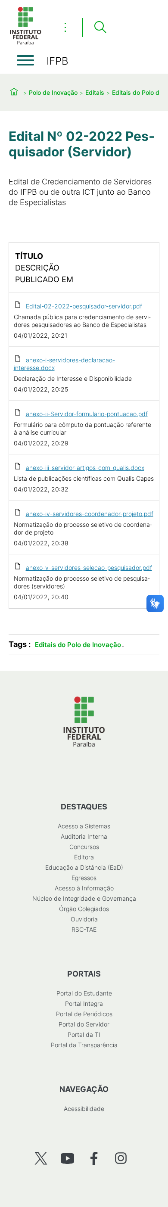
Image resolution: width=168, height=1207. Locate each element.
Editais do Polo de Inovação (78, 644)
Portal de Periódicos (84, 1013)
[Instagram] (121, 1158)
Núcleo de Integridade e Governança (84, 898)
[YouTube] (67, 1158)
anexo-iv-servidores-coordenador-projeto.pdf (89, 513)
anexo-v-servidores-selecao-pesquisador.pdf (89, 567)
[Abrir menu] (25, 60)
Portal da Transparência (84, 1044)
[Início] (25, 42)
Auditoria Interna (84, 836)
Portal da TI (84, 1034)
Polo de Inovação (53, 92)
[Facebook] (94, 1158)
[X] (41, 1158)
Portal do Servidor (84, 1024)
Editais (94, 92)
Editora (84, 857)
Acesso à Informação (84, 888)
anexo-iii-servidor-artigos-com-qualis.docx (85, 467)
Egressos (84, 877)
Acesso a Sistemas (84, 826)
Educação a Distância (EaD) (84, 867)
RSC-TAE (84, 929)
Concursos (84, 846)
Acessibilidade (84, 1108)
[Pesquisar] (100, 27)
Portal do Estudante (84, 993)
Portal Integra (84, 1003)
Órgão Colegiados (84, 908)
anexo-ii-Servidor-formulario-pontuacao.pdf (87, 413)
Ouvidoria (84, 919)
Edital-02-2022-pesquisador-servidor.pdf (84, 306)
